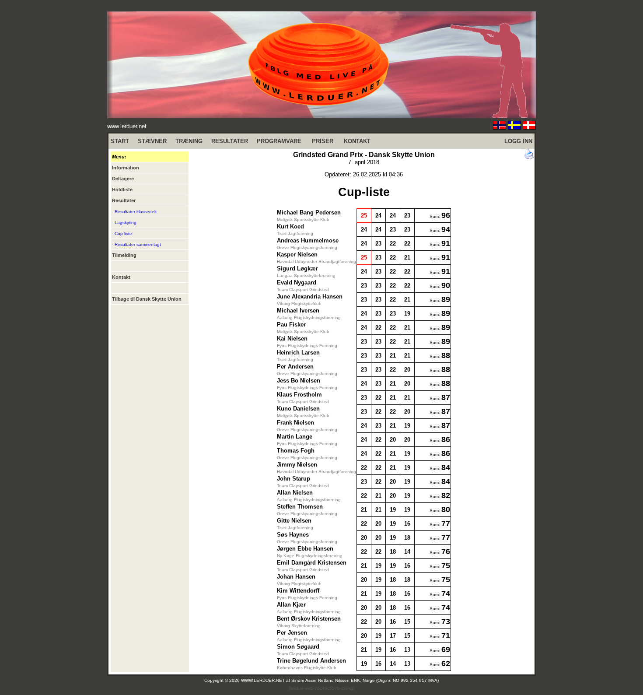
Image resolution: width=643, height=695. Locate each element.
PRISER (322, 141)
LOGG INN (518, 141)
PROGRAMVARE (279, 141)
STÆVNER (152, 141)
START (120, 141)
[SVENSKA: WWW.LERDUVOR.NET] (514, 127)
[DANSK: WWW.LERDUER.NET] (529, 127)
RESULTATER (229, 141)
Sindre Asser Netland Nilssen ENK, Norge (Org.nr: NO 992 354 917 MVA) (365, 680)
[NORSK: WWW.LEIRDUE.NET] (499, 127)
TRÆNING (189, 141)
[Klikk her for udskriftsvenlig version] (529, 157)
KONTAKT (357, 141)
